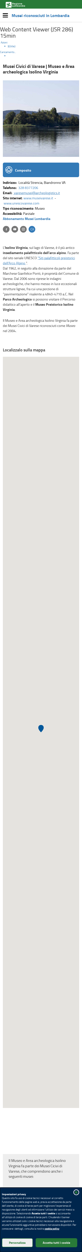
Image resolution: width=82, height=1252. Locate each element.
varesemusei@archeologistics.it (36, 193)
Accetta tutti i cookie (56, 1242)
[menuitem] (45, 46)
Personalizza (17, 1242)
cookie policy (52, 1229)
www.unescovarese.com (22, 203)
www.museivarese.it (38, 198)
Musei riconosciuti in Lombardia (40, 15)
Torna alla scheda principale (29, 1147)
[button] (32, 229)
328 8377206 (28, 187)
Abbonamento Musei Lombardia (26, 218)
